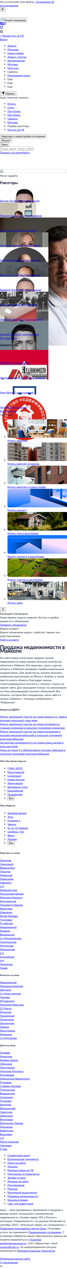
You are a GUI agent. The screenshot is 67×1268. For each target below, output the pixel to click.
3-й (2, 886)
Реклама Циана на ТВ (20, 1170)
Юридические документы (23, 1159)
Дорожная (6, 964)
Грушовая (6, 1101)
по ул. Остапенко (17, 828)
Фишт (11, 835)
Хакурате (5, 990)
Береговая (6, 908)
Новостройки (15, 53)
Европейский (15, 790)
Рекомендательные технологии (36, 1250)
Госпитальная (8, 942)
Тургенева (6, 919)
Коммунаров (7, 1030)
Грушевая (5, 1082)
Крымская (6, 1056)
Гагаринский (14, 794)
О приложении (9, 1262)
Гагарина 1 (13, 820)
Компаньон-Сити (17, 787)
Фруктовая (6, 1119)
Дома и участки (16, 57)
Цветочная (6, 1115)
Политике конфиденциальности (20, 1241)
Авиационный (8, 927)
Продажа (13, 49)
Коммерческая (16, 60)
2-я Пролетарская (10, 938)
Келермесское (8, 890)
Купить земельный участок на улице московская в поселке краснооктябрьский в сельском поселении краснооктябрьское (31, 735)
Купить (11, 104)
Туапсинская (7, 1089)
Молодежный (15, 772)
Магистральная (9, 1141)
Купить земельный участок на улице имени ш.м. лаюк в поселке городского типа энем (33, 718)
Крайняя (5, 931)
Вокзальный (7, 934)
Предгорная (7, 1067)
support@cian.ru (9, 1247)
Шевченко (6, 912)
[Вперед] (3, 609)
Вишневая (6, 1134)
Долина (12, 839)
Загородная (7, 1023)
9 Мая (3, 1149)
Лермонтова (7, 949)
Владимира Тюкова (11, 1123)
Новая (3, 968)
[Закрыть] (2, 9)
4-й (2, 960)
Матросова (6, 945)
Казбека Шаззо (9, 1060)
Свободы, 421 (15, 831)
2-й (2, 953)
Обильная (6, 1064)
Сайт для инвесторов (20, 1203)
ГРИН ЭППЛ (15, 768)
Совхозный (6, 864)
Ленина (4, 1027)
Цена (4, 144)
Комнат (5, 140)
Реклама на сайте (17, 1181)
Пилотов (5, 871)
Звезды (11, 824)
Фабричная (6, 1130)
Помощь (12, 1188)
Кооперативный (16, 813)
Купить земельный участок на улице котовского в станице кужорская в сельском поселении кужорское (32, 725)
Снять (11, 107)
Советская (6, 1112)
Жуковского (7, 1001)
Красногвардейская (12, 893)
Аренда (11, 45)
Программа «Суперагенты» (23, 1174)
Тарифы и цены (16, 1177)
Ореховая (6, 1145)
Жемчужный (15, 783)
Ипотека (12, 64)
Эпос (10, 817)
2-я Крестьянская (10, 993)
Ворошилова (7, 1108)
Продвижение (15, 1185)
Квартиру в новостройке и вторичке (23, 136)
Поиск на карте (16, 1163)
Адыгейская (7, 957)
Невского (5, 882)
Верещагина (7, 868)
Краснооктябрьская (12, 1004)
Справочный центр (18, 1155)
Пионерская (7, 1015)
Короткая (5, 1104)
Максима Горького (11, 897)
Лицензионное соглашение (44, 1232)
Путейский (6, 923)
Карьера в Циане (17, 1200)
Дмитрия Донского (11, 1071)
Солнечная (6, 1097)
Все (11, 798)
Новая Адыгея (16, 779)
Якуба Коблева (9, 916)
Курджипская (8, 901)
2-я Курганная (8, 1038)
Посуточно (13, 111)
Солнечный (14, 776)
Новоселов (6, 879)
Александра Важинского (15, 1078)
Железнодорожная (11, 986)
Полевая (5, 1052)
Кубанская (6, 875)
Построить (13, 115)
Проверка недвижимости (22, 1196)
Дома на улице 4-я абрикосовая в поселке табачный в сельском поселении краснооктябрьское (32, 751)
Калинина (6, 1034)
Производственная (11, 905)
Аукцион (12, 1166)
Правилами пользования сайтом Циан (23, 1228)
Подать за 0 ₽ (15, 129)
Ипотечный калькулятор (22, 1192)
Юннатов (5, 1012)
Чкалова (5, 997)
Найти (26, 152)
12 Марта (6, 1008)
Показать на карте (11, 152)
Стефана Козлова (10, 1086)
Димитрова (7, 1019)
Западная (5, 860)
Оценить (12, 118)
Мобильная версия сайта (15, 1258)
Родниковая (7, 1075)
